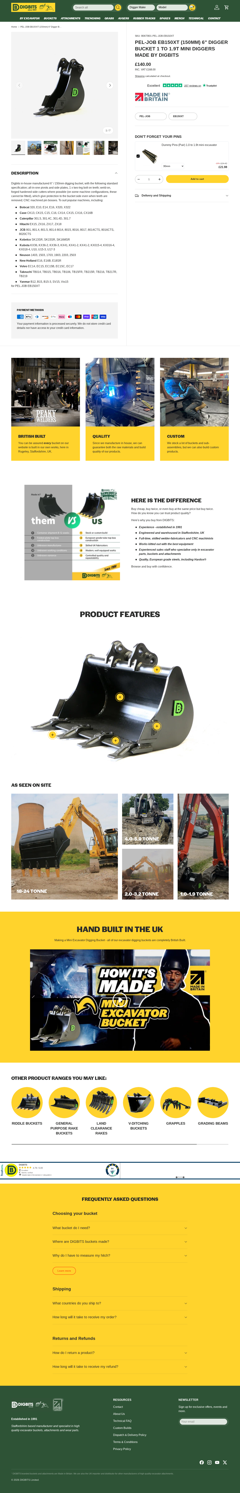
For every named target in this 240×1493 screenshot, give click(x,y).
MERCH (179, 18)
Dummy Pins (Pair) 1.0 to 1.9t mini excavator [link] (189, 144)
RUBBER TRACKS (144, 18)
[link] (150, 156)
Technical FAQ (122, 1420)
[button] (227, 7)
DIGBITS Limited (29, 1479)
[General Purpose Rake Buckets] (64, 1102)
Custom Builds (122, 1427)
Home (14, 27)
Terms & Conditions (125, 1442)
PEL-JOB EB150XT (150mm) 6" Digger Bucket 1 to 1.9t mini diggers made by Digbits (41, 27)
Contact (118, 1406)
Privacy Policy (122, 1449)
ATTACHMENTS (70, 18)
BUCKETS (50, 18)
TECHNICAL (196, 18)
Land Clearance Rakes (101, 1128)
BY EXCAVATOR (30, 18)
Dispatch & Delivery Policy (129, 1434)
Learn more (64, 1270)
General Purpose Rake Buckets (64, 1128)
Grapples (175, 1123)
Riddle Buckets (27, 1123)
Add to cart (197, 179)
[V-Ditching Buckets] (138, 1102)
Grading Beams (213, 1123)
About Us (119, 1413)
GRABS (109, 18)
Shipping (140, 76)
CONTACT (214, 18)
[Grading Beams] (213, 1102)
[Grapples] (176, 1102)
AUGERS (123, 18)
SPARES (165, 18)
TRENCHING (92, 18)
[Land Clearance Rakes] (101, 1102)
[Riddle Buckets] (27, 1102)
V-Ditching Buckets (138, 1125)
